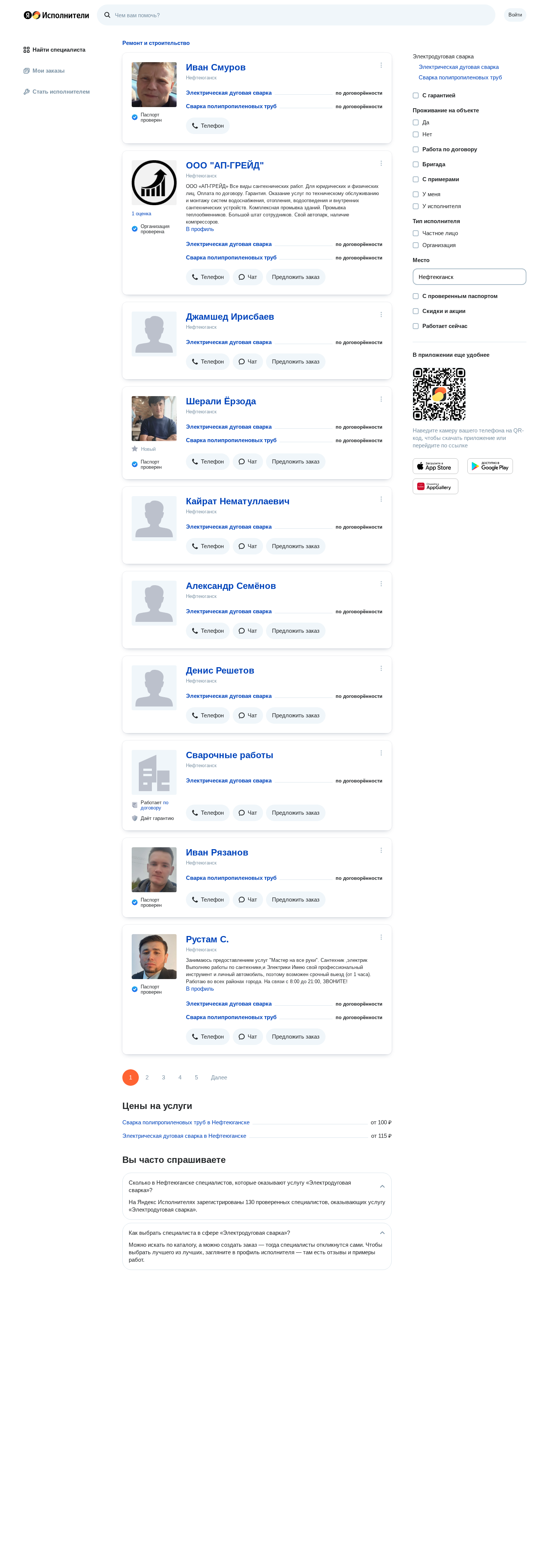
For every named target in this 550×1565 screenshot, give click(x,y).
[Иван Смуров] (154, 84)
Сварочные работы (230, 755)
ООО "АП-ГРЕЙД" (225, 165)
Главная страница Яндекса (28, 15)
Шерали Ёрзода (221, 401)
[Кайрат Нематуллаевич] (154, 518)
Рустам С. (207, 939)
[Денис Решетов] (154, 687)
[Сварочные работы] (154, 772)
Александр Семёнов (231, 586)
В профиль (200, 229)
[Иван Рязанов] (154, 869)
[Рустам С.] (154, 956)
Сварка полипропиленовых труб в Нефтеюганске (186, 1122)
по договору (154, 805)
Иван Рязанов (217, 852)
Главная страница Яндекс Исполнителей (56, 15)
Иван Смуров (216, 67)
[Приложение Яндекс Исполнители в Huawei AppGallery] (435, 486)
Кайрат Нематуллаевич (238, 501)
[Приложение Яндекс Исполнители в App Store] (435, 466)
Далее (219, 1077)
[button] (208, 126)
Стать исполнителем (61, 91)
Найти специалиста (59, 49)
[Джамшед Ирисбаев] (154, 334)
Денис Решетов (220, 670)
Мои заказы (49, 70)
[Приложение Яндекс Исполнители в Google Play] (490, 466)
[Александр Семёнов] (154, 603)
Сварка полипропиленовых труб (231, 106)
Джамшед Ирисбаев (230, 317)
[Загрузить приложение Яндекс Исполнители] (469, 394)
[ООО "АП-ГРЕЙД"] (154, 182)
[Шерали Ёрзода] (154, 418)
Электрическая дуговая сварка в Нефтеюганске (184, 1136)
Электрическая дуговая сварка (229, 92)
